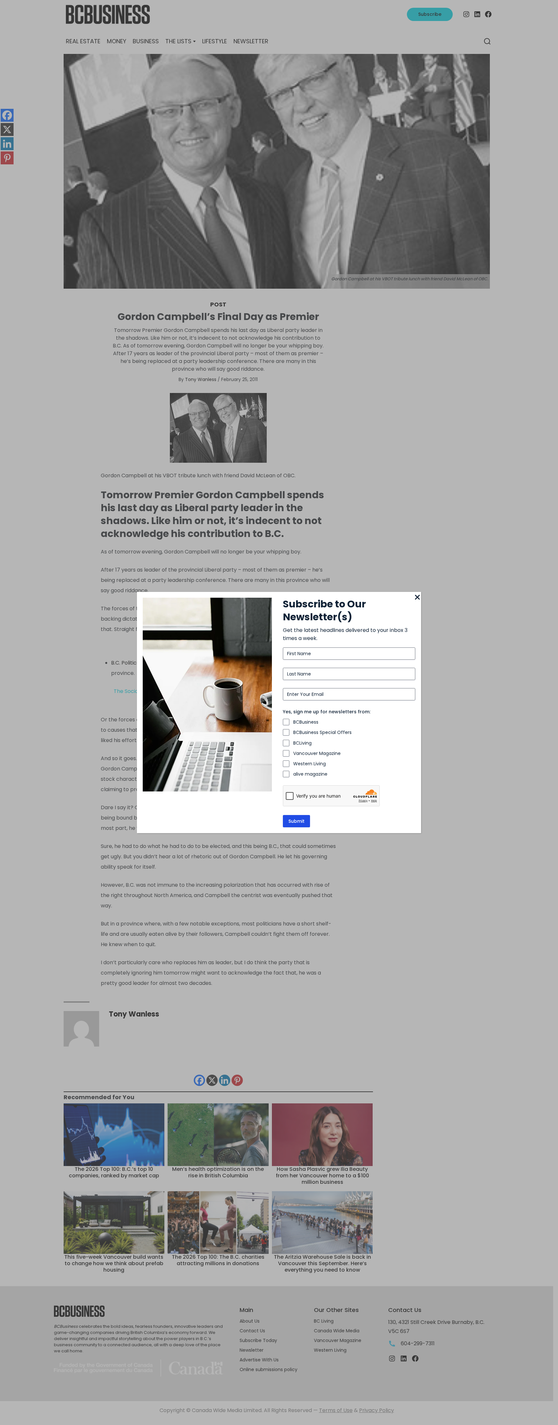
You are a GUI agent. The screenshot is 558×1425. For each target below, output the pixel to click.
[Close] (417, 598)
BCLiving (302, 743)
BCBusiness (305, 722)
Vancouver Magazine (317, 753)
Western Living (309, 763)
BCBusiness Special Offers (322, 732)
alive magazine (310, 774)
